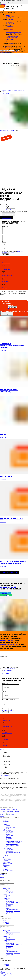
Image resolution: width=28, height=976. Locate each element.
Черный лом (9, 849)
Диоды (8, 834)
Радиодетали (11, 51)
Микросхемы (17, 51)
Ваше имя (5, 226)
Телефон (4, 234)
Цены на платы (10, 828)
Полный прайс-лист (9, 573)
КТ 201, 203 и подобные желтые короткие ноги (12, 90)
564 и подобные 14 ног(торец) (9, 391)
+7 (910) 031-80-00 (11, 63)
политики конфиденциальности (12, 252)
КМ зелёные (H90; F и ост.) (7, 130)
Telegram (4, 288)
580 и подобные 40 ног (11, 519)
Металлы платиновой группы (14, 841)
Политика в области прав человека (9, 811)
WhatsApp (5, 281)
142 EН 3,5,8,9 (6, 477)
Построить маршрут (5, 775)
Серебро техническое (12, 844)
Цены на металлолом (11, 853)
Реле (7, 839)
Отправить (5, 254)
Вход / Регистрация (8, 870)
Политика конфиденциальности (8, 809)
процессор (6, 922)
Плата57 (2, 51)
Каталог (6, 51)
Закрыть (2, 816)
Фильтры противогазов (12, 845)
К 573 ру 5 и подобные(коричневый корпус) (12, 346)
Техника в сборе (10, 827)
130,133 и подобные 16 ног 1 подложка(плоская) (14, 562)
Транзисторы (9, 831)
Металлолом (6, 888)
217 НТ (3, 434)
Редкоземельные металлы (13, 852)
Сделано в (3, 814)
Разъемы (8, 837)
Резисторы (9, 838)
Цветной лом (9, 851)
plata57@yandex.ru (7, 275)
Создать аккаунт (4, 882)
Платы (8, 825)
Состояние (3, 205)
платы (4, 920)
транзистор (6, 923)
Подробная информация (8, 241)
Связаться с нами (4, 673)
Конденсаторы (10, 832)
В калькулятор (8, 214)
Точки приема (6, 263)
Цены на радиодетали (11, 37)
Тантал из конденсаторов (13, 842)
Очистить (8, 209)
